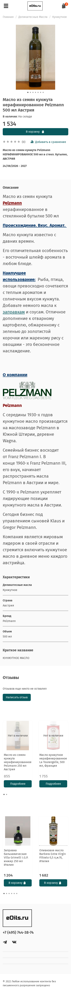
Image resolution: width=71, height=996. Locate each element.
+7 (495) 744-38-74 (18, 932)
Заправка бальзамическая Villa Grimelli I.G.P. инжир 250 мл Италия (16, 857)
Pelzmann (12, 203)
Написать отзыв (17, 697)
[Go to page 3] (9, 893)
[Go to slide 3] (32, 92)
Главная (8, 17)
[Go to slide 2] (30, 92)
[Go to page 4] (11, 893)
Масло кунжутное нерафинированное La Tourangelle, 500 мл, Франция (53, 760)
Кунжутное (59, 17)
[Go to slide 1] (27, 92)
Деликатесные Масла (33, 17)
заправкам (14, 311)
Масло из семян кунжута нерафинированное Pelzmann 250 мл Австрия (17, 762)
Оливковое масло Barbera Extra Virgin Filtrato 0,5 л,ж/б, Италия (52, 856)
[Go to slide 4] (35, 92)
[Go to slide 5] (38, 92)
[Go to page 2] (6, 794)
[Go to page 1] (4, 794)
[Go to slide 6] (40, 92)
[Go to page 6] (16, 893)
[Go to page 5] (14, 893)
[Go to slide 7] (43, 92)
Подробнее (17, 783)
